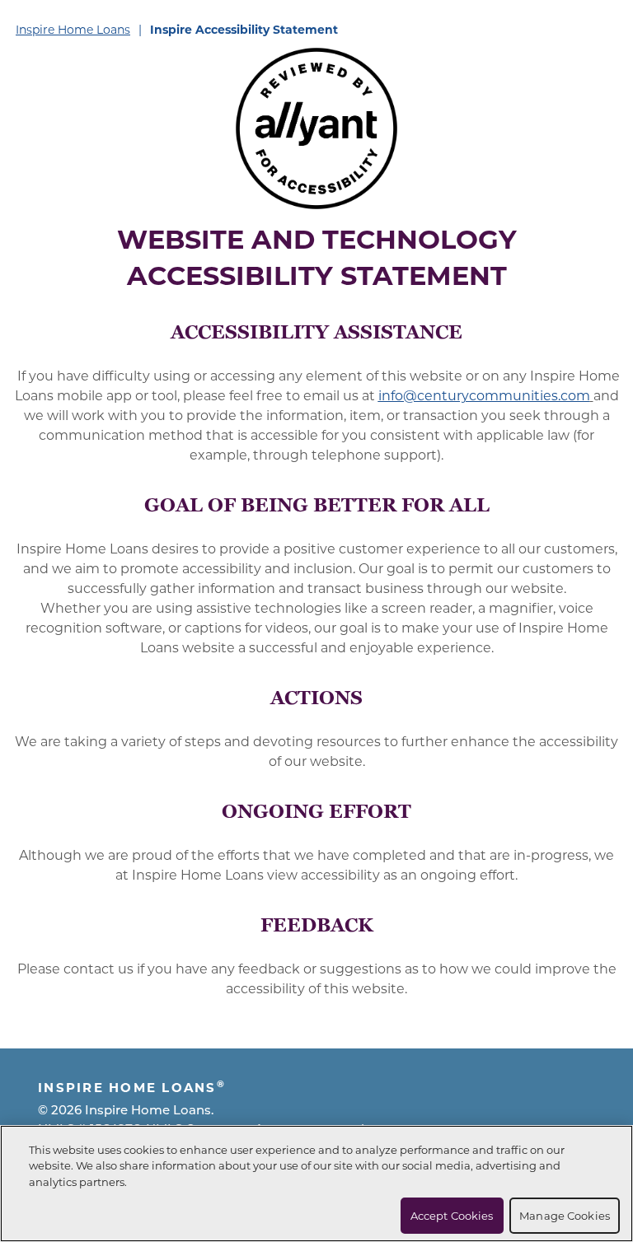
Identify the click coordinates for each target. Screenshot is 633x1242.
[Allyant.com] (316, 128)
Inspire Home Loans (73, 29)
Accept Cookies (452, 1215)
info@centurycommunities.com (484, 395)
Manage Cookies (564, 1215)
